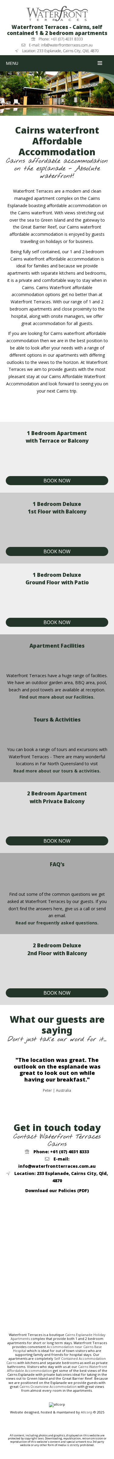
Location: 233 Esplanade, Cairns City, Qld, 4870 (59, 50)
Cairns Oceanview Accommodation (48, 1386)
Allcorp (86, 1412)
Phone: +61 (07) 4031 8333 (59, 39)
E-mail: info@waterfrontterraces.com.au (59, 45)
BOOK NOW (57, 480)
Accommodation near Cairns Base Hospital (57, 1348)
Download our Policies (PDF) (57, 1190)
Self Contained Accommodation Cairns (56, 1360)
